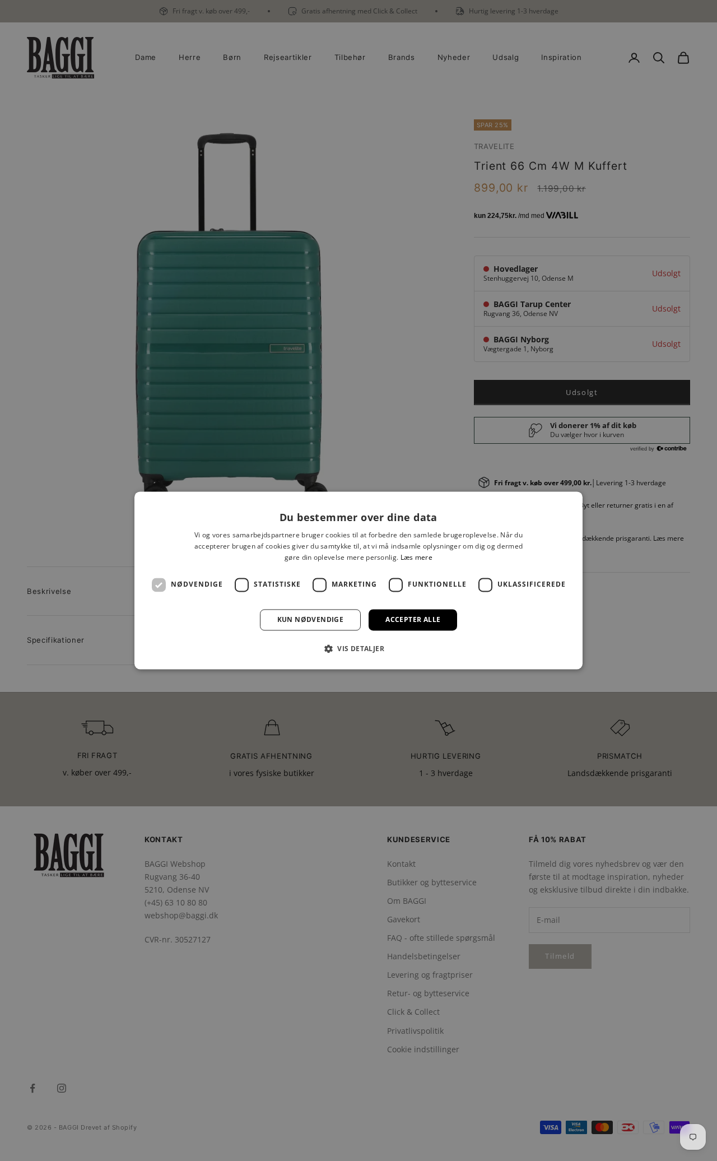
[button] (358, 649)
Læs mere (416, 557)
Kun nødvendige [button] (310, 619)
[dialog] (358, 580)
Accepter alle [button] (412, 619)
